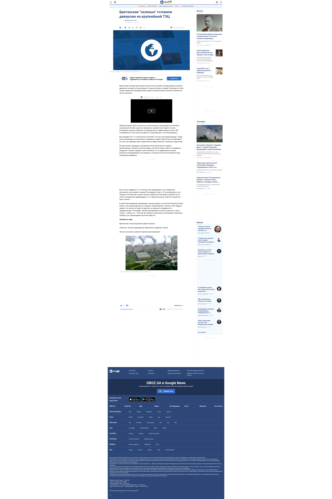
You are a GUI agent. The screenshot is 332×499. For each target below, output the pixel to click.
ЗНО (168, 422)
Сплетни (140, 449)
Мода (158, 449)
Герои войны (142, 6)
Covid (157, 444)
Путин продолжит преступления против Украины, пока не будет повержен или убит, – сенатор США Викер (205, 53)
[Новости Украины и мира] (162, 309)
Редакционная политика (126, 309)
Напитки (141, 433)
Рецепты (131, 433)
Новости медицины (134, 444)
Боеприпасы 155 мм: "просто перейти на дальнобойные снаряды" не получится (206, 252)
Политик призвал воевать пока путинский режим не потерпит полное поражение (205, 59)
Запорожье (149, 411)
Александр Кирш (202, 303)
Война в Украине (152, 6)
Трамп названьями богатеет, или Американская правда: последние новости (205, 322)
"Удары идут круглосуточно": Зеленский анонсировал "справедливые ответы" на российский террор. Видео (207, 165)
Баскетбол (140, 417)
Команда (150, 370)
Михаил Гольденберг (203, 294)
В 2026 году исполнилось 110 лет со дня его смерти (209, 42)
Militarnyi (200, 256)
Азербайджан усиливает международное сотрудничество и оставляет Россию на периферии (206, 311)
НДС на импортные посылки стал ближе (205, 300)
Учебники (138, 422)
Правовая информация (174, 370)
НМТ (175, 422)
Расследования (175, 406)
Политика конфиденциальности (195, 370)
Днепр (159, 411)
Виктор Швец (201, 233)
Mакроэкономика (149, 439)
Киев (130, 411)
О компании (132, 370)
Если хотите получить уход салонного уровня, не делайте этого (205, 77)
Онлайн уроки (150, 422)
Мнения (200, 222)
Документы (151, 373)
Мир (140, 406)
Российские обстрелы (187, 6)
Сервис (164, 428)
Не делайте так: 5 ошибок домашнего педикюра (204, 70)
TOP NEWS (201, 122)
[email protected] (129, 486)
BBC (131, 137)
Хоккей (151, 417)
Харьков (139, 411)
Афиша (131, 449)
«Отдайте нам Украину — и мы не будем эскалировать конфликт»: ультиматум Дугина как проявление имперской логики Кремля (206, 240)
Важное (200, 11)
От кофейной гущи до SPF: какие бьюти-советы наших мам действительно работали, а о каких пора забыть (206, 289)
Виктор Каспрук (202, 244)
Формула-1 (168, 417)
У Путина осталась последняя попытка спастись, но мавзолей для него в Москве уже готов (204, 228)
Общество (203, 406)
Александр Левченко (203, 315)
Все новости (219, 406)
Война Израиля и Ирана (166, 6)
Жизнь (157, 406)
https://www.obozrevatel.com (166, 457)
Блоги (186, 406)
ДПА (160, 422)
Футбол (131, 417)
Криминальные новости (131, 20)
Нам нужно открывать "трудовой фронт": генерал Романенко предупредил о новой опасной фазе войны (209, 147)
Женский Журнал (170, 449)
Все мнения (201, 332)
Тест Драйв (132, 428)
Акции (155, 428)
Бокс (159, 417)
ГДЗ (130, 422)
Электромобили (144, 428)
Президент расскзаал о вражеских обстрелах (209, 170)
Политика (127, 406)
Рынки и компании (134, 439)
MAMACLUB (148, 444)
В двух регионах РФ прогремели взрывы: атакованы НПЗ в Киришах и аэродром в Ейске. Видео (208, 180)
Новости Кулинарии (154, 433)
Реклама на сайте (133, 373)
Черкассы (168, 411)
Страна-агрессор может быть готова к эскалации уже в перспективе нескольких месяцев (208, 153)
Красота (150, 449)
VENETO (177, 6)
